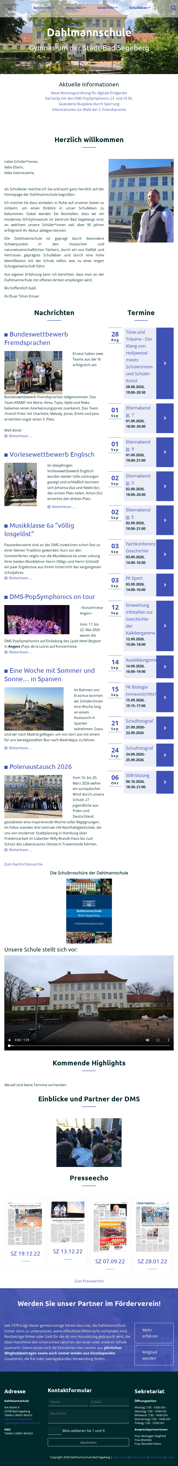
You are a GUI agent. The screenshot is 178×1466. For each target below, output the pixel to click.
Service (39, 25)
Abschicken (88, 1442)
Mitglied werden (149, 1355)
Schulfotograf (139, 721)
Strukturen (42, 7)
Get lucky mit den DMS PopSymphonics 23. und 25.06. (89, 98)
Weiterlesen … (20, 436)
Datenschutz (138, 1457)
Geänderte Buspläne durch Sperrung (89, 104)
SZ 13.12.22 (68, 1251)
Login (170, 1457)
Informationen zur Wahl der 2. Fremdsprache (89, 109)
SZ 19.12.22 (25, 1253)
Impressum (120, 1457)
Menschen (74, 7)
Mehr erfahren (150, 1333)
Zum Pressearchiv (89, 1281)
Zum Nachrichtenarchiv (23, 864)
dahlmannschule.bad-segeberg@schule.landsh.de (22, 1421)
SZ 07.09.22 (110, 1261)
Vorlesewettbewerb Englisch (52, 454)
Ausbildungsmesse (145, 660)
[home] (10, 5)
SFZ (95, 25)
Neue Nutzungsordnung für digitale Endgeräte (89, 93)
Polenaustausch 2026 (41, 766)
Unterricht (105, 7)
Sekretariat (157, 1457)
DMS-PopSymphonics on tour (52, 596)
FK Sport (134, 578)
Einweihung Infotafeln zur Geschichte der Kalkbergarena (140, 619)
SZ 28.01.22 (152, 1261)
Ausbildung (69, 25)
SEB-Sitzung (137, 775)
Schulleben (138, 7)
